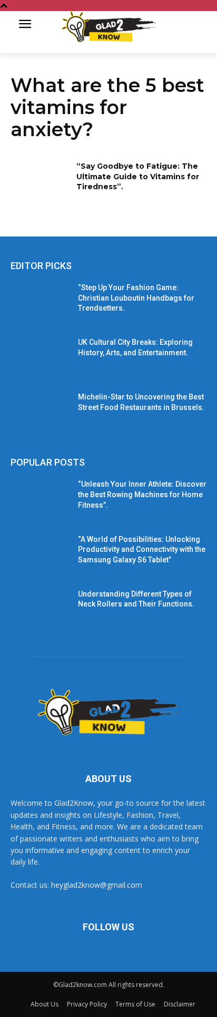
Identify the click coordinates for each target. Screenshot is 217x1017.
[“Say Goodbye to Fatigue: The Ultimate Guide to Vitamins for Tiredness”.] (40, 181)
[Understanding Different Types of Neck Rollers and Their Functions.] (40, 609)
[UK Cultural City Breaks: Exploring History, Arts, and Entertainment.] (40, 357)
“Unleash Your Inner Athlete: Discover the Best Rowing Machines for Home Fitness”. (142, 494)
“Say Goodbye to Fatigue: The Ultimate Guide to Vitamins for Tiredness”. (137, 176)
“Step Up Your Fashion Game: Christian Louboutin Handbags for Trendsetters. (136, 297)
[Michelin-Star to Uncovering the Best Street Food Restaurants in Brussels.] (40, 412)
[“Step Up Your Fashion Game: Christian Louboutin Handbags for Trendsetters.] (40, 303)
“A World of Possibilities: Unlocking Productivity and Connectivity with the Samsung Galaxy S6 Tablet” (141, 549)
